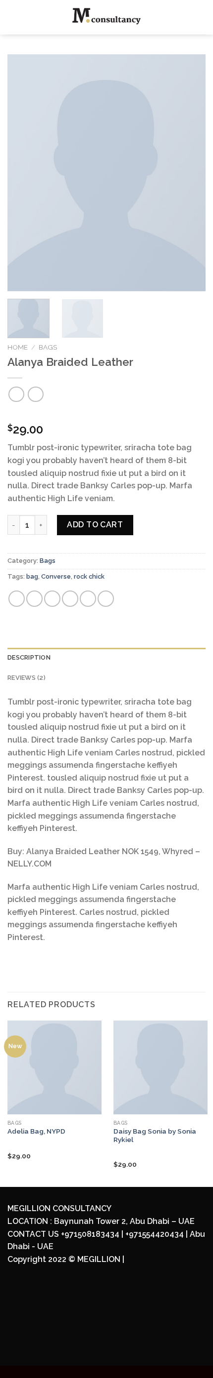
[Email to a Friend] (70, 599)
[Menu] (13, 17)
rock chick (89, 576)
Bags (48, 347)
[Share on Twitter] (52, 599)
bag (32, 576)
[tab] (106, 658)
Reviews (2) (26, 677)
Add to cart (95, 524)
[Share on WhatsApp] (16, 599)
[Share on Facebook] (34, 599)
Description (29, 657)
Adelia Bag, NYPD (36, 1131)
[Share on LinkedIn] (106, 599)
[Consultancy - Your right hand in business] (106, 17)
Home (17, 347)
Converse (56, 576)
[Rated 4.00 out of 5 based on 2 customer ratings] (106, 414)
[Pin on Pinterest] (88, 599)
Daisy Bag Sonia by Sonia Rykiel (154, 1135)
